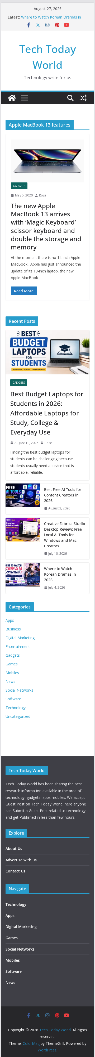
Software (13, 698)
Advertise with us (21, 859)
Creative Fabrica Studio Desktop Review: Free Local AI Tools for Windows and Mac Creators (64, 534)
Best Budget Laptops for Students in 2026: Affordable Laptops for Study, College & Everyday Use (46, 412)
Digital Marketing (20, 637)
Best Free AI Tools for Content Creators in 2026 (62, 495)
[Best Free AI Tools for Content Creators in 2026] (23, 498)
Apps (10, 620)
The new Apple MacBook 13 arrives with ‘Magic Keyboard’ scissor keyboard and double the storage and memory (46, 226)
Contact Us (15, 871)
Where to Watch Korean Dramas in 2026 (60, 574)
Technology (16, 707)
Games (12, 663)
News (10, 681)
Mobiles (12, 672)
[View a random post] (83, 98)
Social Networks (19, 690)
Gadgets (19, 186)
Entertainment (18, 646)
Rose (42, 195)
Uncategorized (18, 716)
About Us (14, 848)
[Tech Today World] (12, 98)
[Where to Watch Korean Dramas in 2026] (23, 578)
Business (13, 628)
